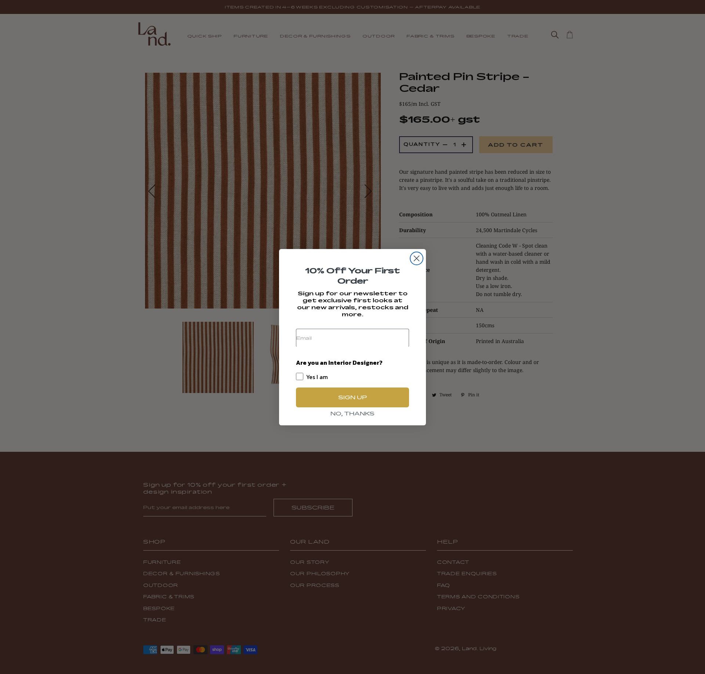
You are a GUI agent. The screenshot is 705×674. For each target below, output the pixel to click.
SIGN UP (352, 397)
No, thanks (352, 413)
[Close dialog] (416, 258)
